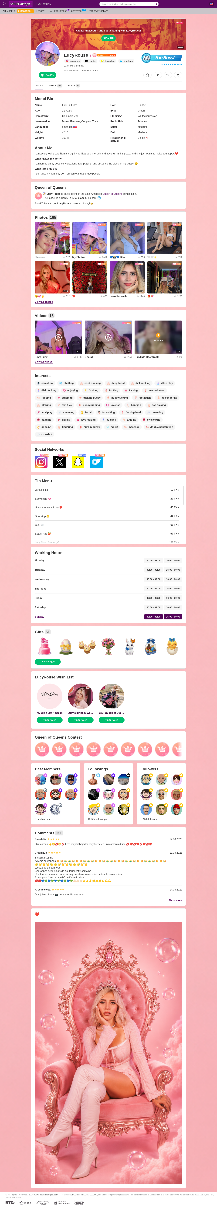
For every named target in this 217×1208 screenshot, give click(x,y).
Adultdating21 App (98, 11)
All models (9, 11)
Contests (76, 11)
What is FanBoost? (171, 64)
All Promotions (58, 11)
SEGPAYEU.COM (89, 1195)
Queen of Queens (112, 193)
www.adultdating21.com (46, 1195)
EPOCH (74, 1195)
